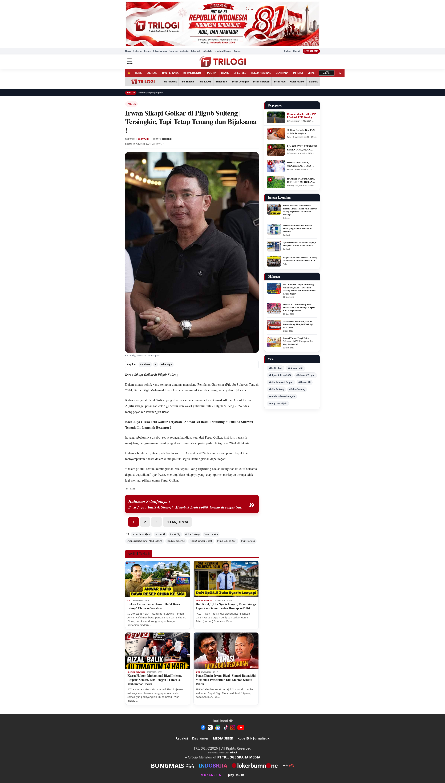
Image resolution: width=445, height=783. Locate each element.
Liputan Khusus (223, 51)
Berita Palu (280, 81)
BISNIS (225, 73)
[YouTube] (240, 727)
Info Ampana (170, 81)
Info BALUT (205, 81)
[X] (210, 727)
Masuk (296, 51)
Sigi (129, 600)
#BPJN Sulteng (276, 389)
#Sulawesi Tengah (305, 375)
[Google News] (218, 727)
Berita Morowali (261, 81)
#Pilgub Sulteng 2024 (280, 375)
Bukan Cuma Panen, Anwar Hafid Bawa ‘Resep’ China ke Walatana (153, 606)
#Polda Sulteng (297, 389)
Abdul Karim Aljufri (141, 534)
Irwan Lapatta (211, 534)
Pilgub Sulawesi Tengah (201, 540)
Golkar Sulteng (192, 534)
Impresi (173, 51)
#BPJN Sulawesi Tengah (281, 382)
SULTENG (152, 73)
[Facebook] (203, 727)
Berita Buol (222, 81)
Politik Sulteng (248, 540)
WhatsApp (166, 364)
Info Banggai (188, 81)
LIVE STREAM (311, 51)
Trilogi (233, 752)
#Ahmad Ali (304, 382)
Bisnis (147, 51)
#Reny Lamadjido (278, 403)
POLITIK (211, 73)
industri (184, 51)
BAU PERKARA (170, 73)
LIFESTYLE (240, 73)
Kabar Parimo (297, 81)
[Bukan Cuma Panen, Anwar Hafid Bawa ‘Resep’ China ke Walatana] (157, 579)
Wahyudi (143, 138)
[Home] (129, 73)
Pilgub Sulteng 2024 (226, 540)
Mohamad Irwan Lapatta (166, 390)
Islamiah (195, 51)
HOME (138, 73)
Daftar (287, 51)
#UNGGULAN (275, 368)
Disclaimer (200, 738)
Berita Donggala (240, 81)
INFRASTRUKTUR (192, 73)
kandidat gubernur (176, 540)
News (128, 51)
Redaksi (182, 738)
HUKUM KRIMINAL (261, 73)
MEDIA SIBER (223, 738)
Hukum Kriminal (205, 600)
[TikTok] (225, 727)
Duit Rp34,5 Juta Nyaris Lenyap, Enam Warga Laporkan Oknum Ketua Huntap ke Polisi (226, 606)
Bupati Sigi (175, 534)
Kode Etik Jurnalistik (253, 738)
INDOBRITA (213, 765)
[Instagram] (232, 727)
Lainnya (313, 81)
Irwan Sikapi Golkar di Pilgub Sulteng (144, 540)
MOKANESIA (211, 774)
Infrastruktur (160, 51)
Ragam (237, 51)
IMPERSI (298, 73)
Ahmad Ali (160, 534)
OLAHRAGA (282, 73)
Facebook (145, 364)
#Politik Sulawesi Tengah (282, 396)
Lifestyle (207, 51)
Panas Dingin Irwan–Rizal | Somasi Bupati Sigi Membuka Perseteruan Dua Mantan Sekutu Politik (226, 679)
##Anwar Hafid (295, 368)
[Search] (340, 73)
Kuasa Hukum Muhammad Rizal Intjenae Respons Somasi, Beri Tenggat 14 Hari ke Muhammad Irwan (154, 679)
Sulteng (137, 51)
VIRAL (311, 73)
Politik (131, 103)
